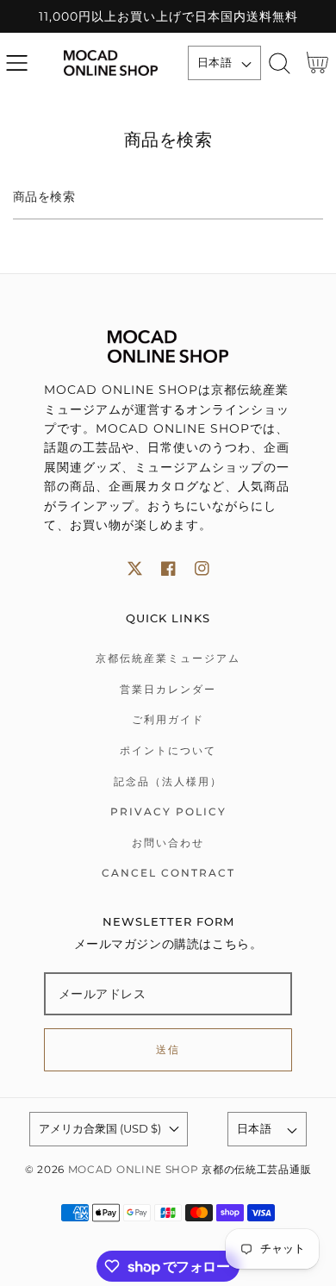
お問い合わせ (168, 842)
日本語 (214, 62)
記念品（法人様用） (168, 781)
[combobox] (168, 198)
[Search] (279, 63)
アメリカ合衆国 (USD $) (100, 1128)
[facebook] (168, 568)
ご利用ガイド (168, 719)
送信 (168, 1049)
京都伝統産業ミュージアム (168, 658)
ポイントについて (168, 750)
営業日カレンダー (168, 689)
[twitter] (135, 568)
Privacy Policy (168, 811)
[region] (168, 16)
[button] (17, 63)
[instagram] (202, 568)
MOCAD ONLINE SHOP (133, 1170)
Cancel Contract (168, 872)
